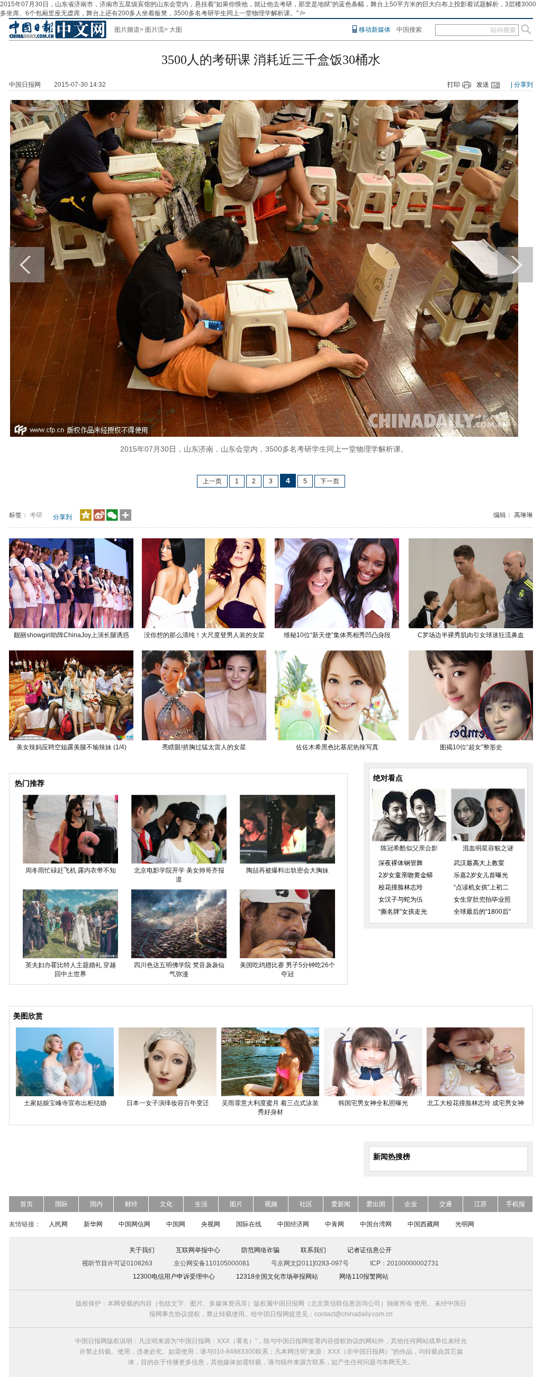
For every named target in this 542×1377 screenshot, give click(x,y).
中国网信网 (134, 1224)
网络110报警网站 (364, 1276)
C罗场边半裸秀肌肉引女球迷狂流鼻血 (471, 635)
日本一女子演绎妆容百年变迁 (168, 1103)
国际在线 (248, 1224)
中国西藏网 (423, 1224)
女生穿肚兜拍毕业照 (482, 899)
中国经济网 (293, 1224)
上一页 (212, 481)
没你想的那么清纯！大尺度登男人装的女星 (204, 635)
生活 (201, 1204)
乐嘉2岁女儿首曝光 (481, 875)
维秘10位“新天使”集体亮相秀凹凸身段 (337, 635)
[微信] (112, 518)
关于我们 (142, 1250)
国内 (96, 1204)
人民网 (58, 1224)
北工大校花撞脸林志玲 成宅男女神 (475, 1103)
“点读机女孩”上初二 (481, 887)
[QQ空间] (86, 518)
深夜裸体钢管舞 (400, 863)
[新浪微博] (99, 518)
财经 (131, 1204)
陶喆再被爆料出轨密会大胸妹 (287, 870)
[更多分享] (126, 518)
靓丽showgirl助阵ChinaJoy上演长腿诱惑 (71, 635)
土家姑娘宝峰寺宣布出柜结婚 (65, 1103)
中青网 (334, 1224)
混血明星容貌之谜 (488, 848)
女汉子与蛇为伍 (400, 899)
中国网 (175, 1224)
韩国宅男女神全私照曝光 (373, 1103)
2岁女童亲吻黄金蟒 (405, 875)
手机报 (515, 1204)
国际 (61, 1204)
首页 (26, 1204)
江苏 (480, 1204)
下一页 (329, 481)
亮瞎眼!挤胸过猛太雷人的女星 (204, 747)
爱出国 (375, 1204)
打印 (453, 84)
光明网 (464, 1224)
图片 (236, 1204)
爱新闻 (340, 1204)
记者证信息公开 (369, 1250)
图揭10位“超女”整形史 (471, 747)
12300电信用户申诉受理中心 (174, 1276)
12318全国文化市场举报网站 (277, 1276)
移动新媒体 (375, 29)
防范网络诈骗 (260, 1250)
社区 (306, 1204)
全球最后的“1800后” (482, 911)
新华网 (93, 1224)
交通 (445, 1204)
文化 (166, 1204)
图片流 (154, 29)
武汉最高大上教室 (479, 863)
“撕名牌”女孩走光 (402, 911)
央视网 (210, 1224)
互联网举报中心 (198, 1250)
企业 (410, 1204)
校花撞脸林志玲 (400, 887)
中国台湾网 (376, 1224)
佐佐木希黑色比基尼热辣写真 (337, 747)
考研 (36, 515)
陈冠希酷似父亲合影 (409, 848)
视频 (271, 1204)
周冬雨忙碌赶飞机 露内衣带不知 (70, 870)
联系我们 (313, 1250)
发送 (482, 84)
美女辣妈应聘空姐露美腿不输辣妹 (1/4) (71, 747)
